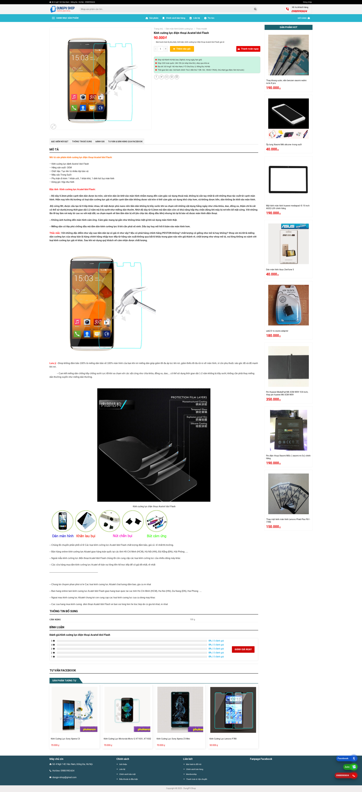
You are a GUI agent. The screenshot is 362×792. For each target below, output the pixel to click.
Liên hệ (196, 18)
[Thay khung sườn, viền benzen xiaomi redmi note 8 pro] (288, 55)
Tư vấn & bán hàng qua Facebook (125, 141)
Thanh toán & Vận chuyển (196, 779)
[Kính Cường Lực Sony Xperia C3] (74, 710)
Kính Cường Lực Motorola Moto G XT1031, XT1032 (127, 739)
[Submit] (255, 9)
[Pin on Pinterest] (171, 77)
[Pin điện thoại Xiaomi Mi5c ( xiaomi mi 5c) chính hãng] (288, 430)
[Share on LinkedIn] (176, 77)
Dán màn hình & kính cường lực (179, 29)
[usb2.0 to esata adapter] (288, 305)
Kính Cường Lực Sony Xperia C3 (65, 739)
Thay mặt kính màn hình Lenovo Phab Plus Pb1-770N (288, 520)
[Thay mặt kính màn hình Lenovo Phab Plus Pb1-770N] (288, 493)
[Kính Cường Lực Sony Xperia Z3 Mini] (180, 710)
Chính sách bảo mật (127, 774)
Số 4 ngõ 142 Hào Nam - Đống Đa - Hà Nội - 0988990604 (73, 2)
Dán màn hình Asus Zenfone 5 (280, 269)
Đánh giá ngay (243, 649)
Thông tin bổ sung (82, 141)
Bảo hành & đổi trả (193, 764)
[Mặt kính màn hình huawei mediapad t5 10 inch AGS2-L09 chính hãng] (288, 180)
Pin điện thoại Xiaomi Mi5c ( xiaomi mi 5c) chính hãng (288, 457)
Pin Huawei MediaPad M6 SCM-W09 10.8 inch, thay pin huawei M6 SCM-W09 (287, 393)
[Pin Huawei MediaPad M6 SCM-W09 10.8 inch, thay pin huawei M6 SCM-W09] (288, 366)
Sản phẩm (153, 18)
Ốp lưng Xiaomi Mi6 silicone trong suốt (284, 144)
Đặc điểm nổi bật (59, 141)
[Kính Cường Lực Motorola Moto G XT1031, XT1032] (127, 710)
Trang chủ (158, 29)
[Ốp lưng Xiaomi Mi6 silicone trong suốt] (288, 118)
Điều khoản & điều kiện (128, 779)
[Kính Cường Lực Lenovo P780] (233, 710)
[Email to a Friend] (166, 77)
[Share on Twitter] (161, 77)
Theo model (201, 29)
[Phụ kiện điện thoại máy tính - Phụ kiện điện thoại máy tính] (62, 9)
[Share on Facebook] (156, 77)
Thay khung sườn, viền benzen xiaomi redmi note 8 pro (286, 82)
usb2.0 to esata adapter (277, 331)
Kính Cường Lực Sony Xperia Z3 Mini (173, 739)
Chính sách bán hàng (175, 18)
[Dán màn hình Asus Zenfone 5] (288, 243)
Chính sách (122, 758)
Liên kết (188, 758)
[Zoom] (53, 126)
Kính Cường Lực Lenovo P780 (223, 739)
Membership (191, 774)
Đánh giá (99, 141)
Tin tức (211, 18)
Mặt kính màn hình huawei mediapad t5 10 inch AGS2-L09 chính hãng (288, 207)
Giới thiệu (123, 764)
